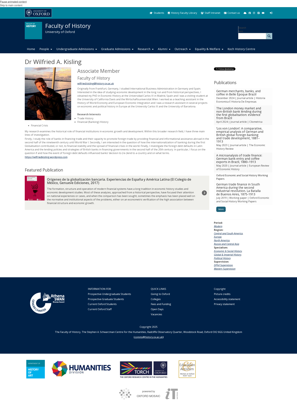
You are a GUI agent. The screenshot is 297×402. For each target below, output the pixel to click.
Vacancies (156, 314)
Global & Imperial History (227, 254)
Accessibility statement (227, 299)
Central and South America (228, 233)
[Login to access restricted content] (271, 13)
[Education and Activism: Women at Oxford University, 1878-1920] (187, 369)
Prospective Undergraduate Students (109, 294)
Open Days (157, 309)
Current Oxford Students (102, 304)
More (221, 209)
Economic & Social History (228, 251)
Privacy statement (224, 304)
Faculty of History (67, 26)
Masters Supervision (224, 268)
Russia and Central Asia (226, 244)
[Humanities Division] (81, 369)
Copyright (220, 289)
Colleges (156, 299)
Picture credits (222, 294)
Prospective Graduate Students (106, 299)
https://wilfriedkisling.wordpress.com (46, 157)
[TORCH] (143, 369)
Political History (222, 258)
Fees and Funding (161, 304)
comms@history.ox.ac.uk (148, 337)
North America (222, 240)
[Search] (269, 36)
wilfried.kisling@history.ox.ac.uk (95, 83)
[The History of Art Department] (35, 369)
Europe (218, 237)
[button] (243, 96)
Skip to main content (11, 5)
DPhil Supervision (223, 265)
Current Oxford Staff (100, 309)
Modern (218, 226)
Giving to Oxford (160, 294)
